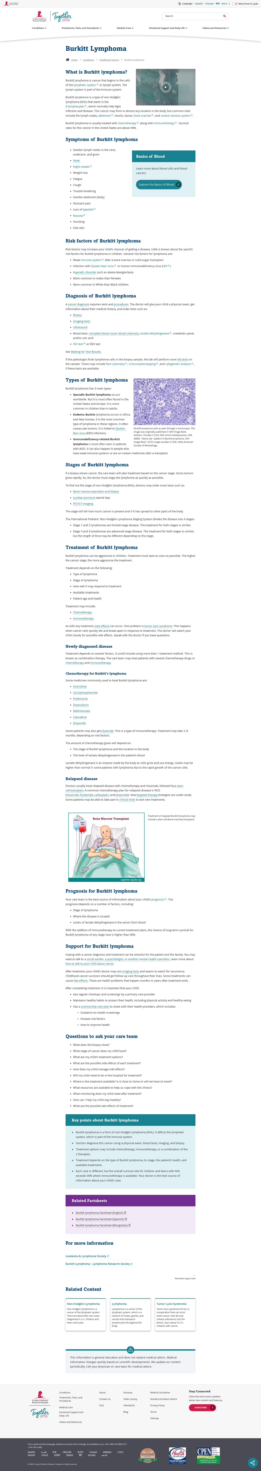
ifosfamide (86, 795)
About (102, 1392)
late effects (81, 980)
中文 (54, 1452)
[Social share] (253, 1463)
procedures (121, 304)
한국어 (80, 1452)
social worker (95, 959)
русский (91, 1455)
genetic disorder (86, 272)
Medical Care (124, 28)
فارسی (104, 1455)
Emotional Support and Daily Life (167, 28)
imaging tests (130, 971)
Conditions (38, 28)
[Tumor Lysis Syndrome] (175, 1315)
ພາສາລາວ (107, 1452)
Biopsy (77, 315)
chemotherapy (75, 663)
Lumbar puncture (84, 497)
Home (74, 59)
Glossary (127, 1392)
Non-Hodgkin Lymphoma (83, 1304)
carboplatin (101, 795)
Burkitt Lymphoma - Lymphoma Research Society (99, 1264)
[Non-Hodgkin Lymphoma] (86, 1315)
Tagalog (69, 1455)
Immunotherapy (83, 618)
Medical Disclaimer (160, 1392)
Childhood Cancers (109, 59)
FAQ (101, 1405)
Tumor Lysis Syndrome (171, 1304)
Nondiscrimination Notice (163, 1398)
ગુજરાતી (44, 1455)
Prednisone (80, 698)
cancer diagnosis (78, 304)
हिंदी (80, 1455)
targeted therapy (147, 795)
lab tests (182, 359)
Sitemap (154, 1418)
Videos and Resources (214, 28)
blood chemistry (128, 333)
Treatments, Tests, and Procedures (80, 28)
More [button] (224, 3)
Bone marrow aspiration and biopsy (96, 491)
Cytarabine (80, 717)
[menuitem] (202, 1407)
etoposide (121, 795)
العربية (44, 1452)
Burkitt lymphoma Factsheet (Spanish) (100, 1219)
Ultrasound (80, 327)
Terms (153, 1411)
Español (199, 3)
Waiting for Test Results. (86, 351)
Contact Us (104, 1398)
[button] (165, 87)
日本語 (57, 1455)
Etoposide (79, 723)
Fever (76, 160)
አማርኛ (120, 1452)
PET (75, 503)
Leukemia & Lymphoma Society (87, 1256)
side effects (102, 626)
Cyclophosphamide (85, 692)
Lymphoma (119, 1304)
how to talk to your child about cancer (90, 963)
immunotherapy (100, 663)
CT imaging (86, 503)
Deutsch (31, 1455)
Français (209, 3)
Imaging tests (81, 321)
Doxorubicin (81, 705)
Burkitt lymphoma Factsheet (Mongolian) (103, 1225)
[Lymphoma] (130, 1315)
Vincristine (80, 686)
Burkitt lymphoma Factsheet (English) (101, 1213)
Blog (125, 1411)
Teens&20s (129, 1405)
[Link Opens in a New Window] (146, 1456)
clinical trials (127, 799)
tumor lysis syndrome (158, 626)
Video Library (130, 1398)
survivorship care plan (95, 1006)
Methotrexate (81, 711)
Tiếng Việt (67, 1452)
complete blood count (103, 333)
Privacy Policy (157, 1405)
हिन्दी (217, 3)
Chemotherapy (82, 612)
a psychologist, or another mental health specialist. (137, 959)
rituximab (107, 731)
